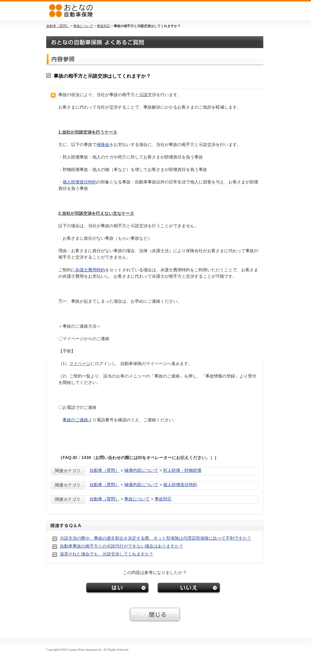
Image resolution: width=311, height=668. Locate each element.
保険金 (103, 144)
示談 (143, 94)
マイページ (80, 363)
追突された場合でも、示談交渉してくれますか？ (106, 553)
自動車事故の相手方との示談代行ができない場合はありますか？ (121, 546)
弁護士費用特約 (90, 269)
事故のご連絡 (75, 419)
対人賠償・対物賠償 (182, 470)
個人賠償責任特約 (80, 181)
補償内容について (141, 470)
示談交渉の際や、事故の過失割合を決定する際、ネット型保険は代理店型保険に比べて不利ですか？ (155, 538)
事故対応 (103, 26)
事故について (83, 26)
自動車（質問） (58, 26)
